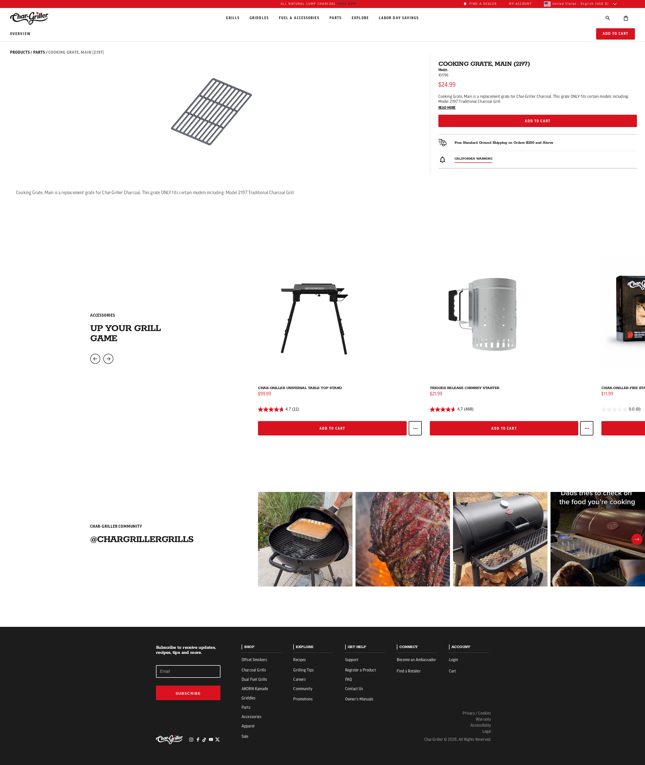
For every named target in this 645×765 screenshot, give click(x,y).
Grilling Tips (303, 670)
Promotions (303, 699)
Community (302, 689)
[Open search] (608, 18)
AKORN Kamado (255, 689)
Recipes (299, 660)
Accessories (252, 717)
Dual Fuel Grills (254, 680)
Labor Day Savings (399, 18)
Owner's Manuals (359, 699)
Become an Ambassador (416, 660)
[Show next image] (108, 359)
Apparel (248, 726)
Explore (360, 18)
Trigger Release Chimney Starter (464, 388)
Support (351, 660)
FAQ (348, 680)
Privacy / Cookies (477, 714)
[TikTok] (204, 740)
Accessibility (480, 726)
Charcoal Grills (254, 670)
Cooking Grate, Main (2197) (76, 52)
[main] (322, 313)
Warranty (483, 720)
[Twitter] (217, 740)
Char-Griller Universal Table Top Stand (300, 388)
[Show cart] (626, 18)
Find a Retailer (409, 671)
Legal (486, 732)
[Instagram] (191, 740)
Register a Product (360, 670)
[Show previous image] (95, 359)
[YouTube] (211, 740)
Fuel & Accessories (299, 18)
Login (453, 660)
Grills (233, 18)
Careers (299, 680)
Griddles (259, 18)
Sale (245, 737)
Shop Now (346, 3)
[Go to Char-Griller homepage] (33, 18)
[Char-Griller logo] (170, 739)
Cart (452, 671)
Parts (336, 18)
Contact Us (354, 689)
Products (20, 52)
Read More (447, 108)
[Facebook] (198, 740)
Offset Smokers (254, 660)
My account (520, 4)
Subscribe (188, 693)
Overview (20, 34)
